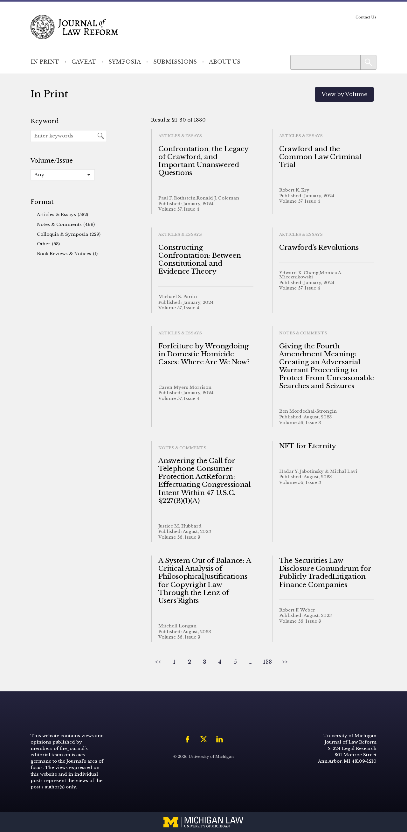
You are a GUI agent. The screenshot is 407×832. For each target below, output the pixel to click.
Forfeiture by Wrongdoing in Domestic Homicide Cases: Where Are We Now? (204, 354)
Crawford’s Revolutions (319, 247)
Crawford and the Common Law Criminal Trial (320, 157)
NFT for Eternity (307, 446)
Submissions (175, 62)
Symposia (124, 62)
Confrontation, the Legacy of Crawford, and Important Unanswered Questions (203, 161)
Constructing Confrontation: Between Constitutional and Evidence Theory (199, 259)
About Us (224, 62)
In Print (45, 62)
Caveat (84, 62)
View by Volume (344, 94)
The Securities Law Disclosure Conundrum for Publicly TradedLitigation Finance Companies (325, 572)
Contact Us (365, 17)
